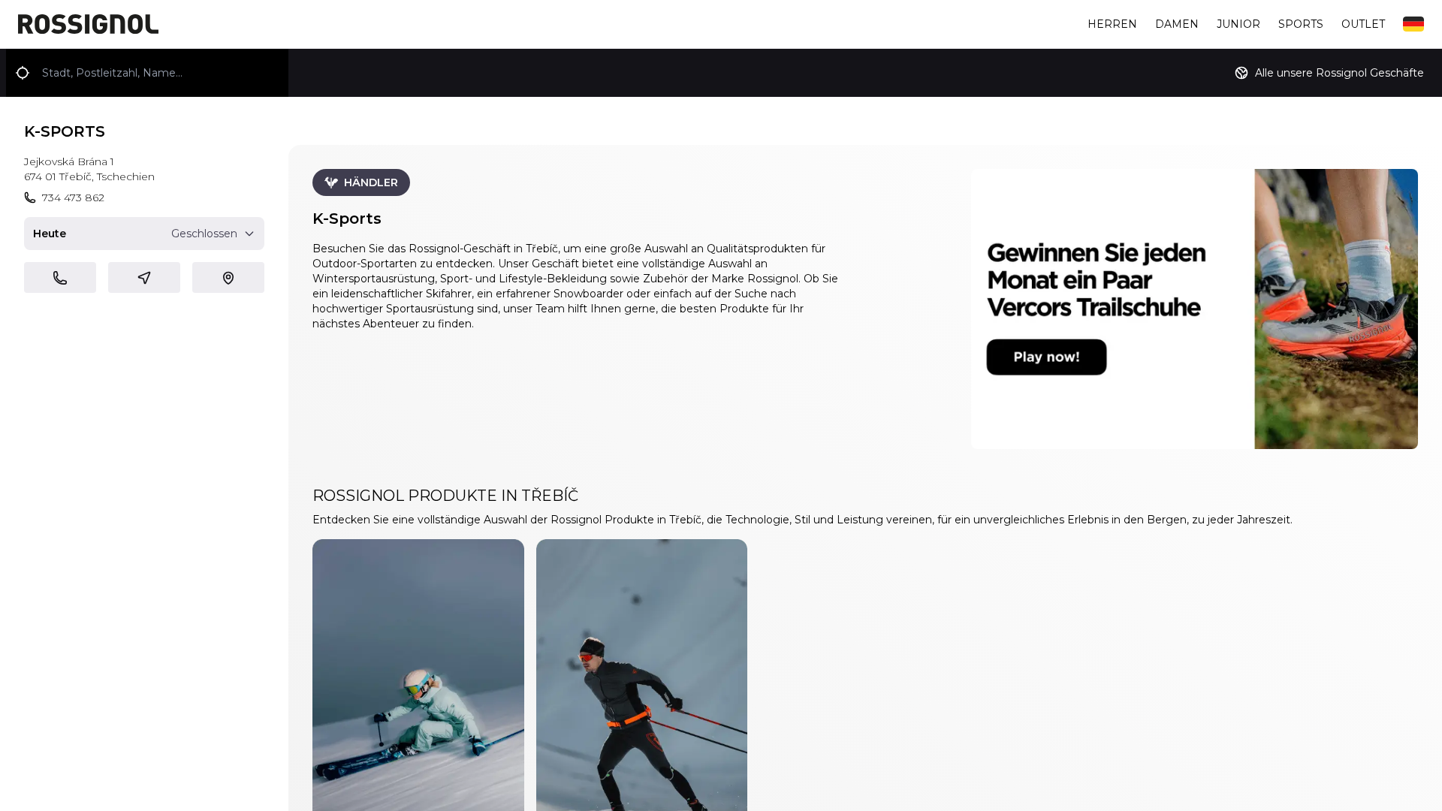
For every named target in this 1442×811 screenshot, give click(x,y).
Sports (1300, 24)
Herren (1112, 24)
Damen (1177, 24)
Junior (1238, 24)
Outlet (1363, 24)
